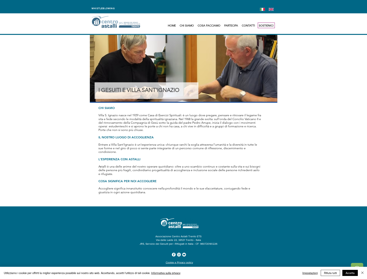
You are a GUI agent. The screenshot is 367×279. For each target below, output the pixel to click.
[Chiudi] (362, 273)
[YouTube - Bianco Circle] (184, 255)
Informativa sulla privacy (165, 273)
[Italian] (261, 9)
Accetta (350, 273)
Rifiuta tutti (330, 273)
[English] (270, 9)
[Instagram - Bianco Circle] (179, 255)
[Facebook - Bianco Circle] (174, 255)
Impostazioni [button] (310, 273)
